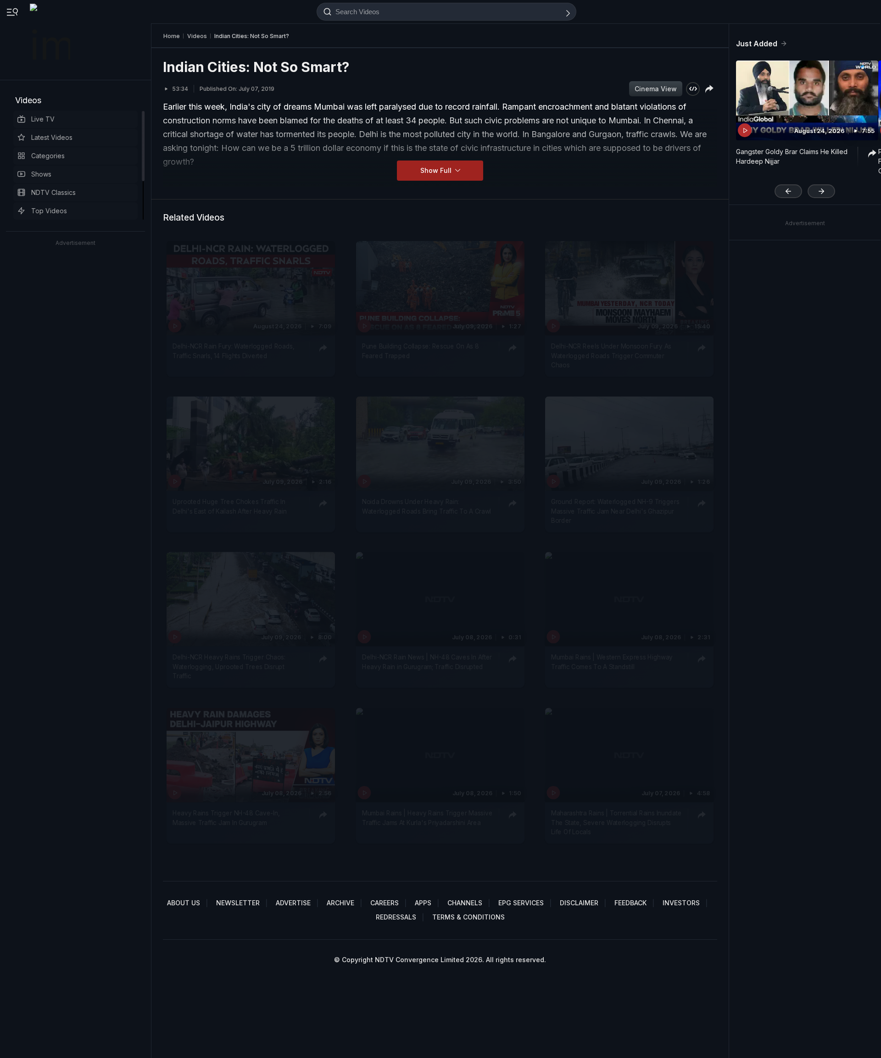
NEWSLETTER (238, 903)
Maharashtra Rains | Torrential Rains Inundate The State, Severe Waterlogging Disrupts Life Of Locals (616, 822)
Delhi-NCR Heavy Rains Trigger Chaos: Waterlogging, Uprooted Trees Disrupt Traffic (229, 667)
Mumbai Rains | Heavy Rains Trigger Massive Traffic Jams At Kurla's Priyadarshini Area (427, 817)
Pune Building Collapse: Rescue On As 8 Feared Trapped (420, 351)
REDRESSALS (396, 917)
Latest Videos (51, 137)
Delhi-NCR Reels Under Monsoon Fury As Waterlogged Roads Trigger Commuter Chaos (611, 356)
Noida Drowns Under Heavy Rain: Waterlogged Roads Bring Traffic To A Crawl (426, 506)
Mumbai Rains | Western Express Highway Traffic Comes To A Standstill (612, 662)
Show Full (436, 170)
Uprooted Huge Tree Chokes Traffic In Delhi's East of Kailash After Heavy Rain (230, 506)
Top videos (49, 211)
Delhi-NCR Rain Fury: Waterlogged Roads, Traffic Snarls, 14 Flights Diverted (234, 351)
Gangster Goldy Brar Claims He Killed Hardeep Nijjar (792, 156)
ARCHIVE (340, 903)
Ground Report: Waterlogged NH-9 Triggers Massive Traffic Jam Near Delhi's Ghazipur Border (615, 511)
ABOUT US (183, 903)
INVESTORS (681, 903)
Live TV (43, 119)
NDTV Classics (53, 192)
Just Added (756, 43)
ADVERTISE (293, 903)
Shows (41, 174)
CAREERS (384, 903)
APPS (423, 903)
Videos (28, 100)
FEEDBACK (630, 903)
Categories (48, 156)
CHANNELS (464, 903)
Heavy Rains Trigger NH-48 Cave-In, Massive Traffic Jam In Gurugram (226, 817)
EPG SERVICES (521, 903)
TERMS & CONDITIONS (468, 917)
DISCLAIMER (579, 903)
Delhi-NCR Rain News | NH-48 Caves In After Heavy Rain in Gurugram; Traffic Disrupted (427, 662)
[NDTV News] (51, 40)
